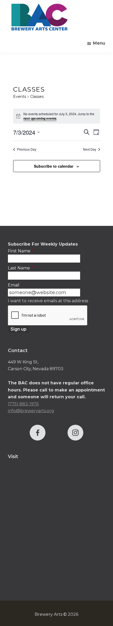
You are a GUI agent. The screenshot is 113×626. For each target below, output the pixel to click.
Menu (99, 43)
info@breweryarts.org (31, 410)
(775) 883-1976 (23, 403)
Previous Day (26, 149)
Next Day (89, 149)
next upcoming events (39, 118)
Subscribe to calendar (53, 166)
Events (19, 96)
